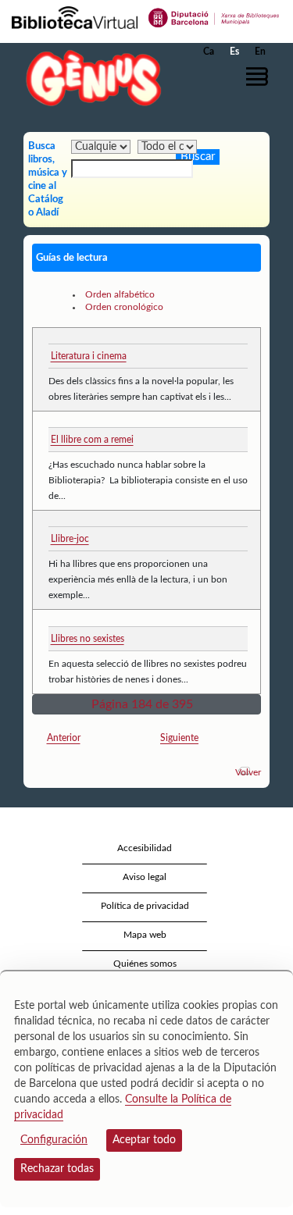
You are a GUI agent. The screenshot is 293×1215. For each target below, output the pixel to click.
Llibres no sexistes (87, 638)
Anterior (63, 738)
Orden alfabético (120, 294)
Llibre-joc (70, 538)
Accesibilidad (144, 848)
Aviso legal (144, 877)
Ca (208, 51)
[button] (259, 76)
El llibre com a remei (92, 439)
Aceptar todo (144, 1140)
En (260, 51)
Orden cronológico (124, 307)
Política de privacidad (145, 905)
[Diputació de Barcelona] (214, 16)
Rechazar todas (57, 1168)
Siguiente (179, 738)
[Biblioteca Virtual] (75, 16)
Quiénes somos (145, 963)
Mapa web (144, 934)
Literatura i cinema (89, 356)
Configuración (54, 1140)
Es (234, 51)
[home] (90, 78)
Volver (248, 772)
